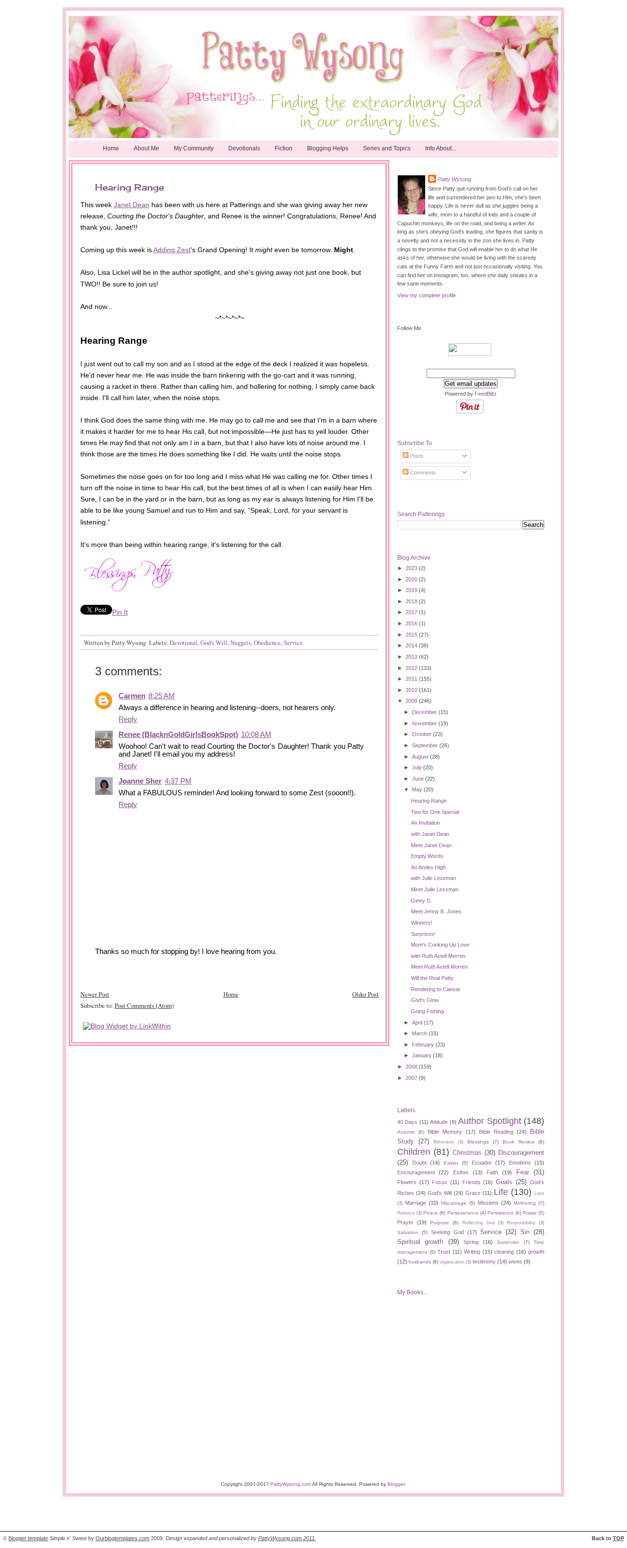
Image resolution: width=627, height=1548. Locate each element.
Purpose (439, 1222)
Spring (471, 1242)
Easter (451, 1163)
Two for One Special (435, 812)
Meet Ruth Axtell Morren (439, 967)
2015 (412, 635)
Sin (525, 1232)
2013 (412, 657)
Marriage (415, 1203)
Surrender (508, 1242)
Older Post (365, 994)
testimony (484, 1261)
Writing (472, 1252)
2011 (412, 679)
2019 (412, 590)
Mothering (524, 1203)
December (425, 712)
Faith (492, 1172)
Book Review (518, 1141)
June (418, 779)
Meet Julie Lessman (434, 889)
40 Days (407, 1122)
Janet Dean (131, 205)
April (418, 1022)
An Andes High (428, 867)
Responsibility (521, 1222)
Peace (430, 1212)
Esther (461, 1172)
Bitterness (444, 1142)
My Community (194, 148)
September (425, 745)
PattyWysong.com (290, 1484)
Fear (522, 1172)
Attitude (439, 1122)
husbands (420, 1261)
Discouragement (521, 1152)
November (425, 723)
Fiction (283, 148)
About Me (146, 148)
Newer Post (94, 994)
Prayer (405, 1222)
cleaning (504, 1252)
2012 (412, 668)
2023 (412, 568)
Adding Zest (172, 250)
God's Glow (425, 1000)
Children (413, 1152)
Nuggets (240, 642)
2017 (412, 612)
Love (539, 1193)
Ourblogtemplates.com (122, 1538)
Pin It (120, 612)
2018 (412, 601)
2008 (412, 1067)
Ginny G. (422, 901)
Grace (473, 1193)
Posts (416, 456)
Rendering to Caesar (435, 989)
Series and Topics (386, 148)
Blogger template (28, 1538)
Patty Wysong (454, 179)
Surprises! (423, 934)
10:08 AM (256, 734)
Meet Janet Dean (431, 845)
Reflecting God (478, 1222)
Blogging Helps (327, 148)
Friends (471, 1182)
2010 (412, 690)
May (418, 789)
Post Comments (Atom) (144, 1005)
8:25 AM (161, 696)
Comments (422, 473)
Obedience (267, 642)
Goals (504, 1182)
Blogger (396, 1484)
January (422, 1055)
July (417, 767)
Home (111, 148)
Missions (488, 1203)
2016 (412, 623)
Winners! (421, 923)
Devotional (183, 642)
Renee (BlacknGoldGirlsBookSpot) (178, 734)
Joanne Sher (140, 781)
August (421, 757)
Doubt (419, 1163)
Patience (406, 1213)
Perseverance (463, 1212)
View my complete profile (426, 295)
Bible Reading (496, 1132)
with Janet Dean (430, 834)
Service (293, 642)
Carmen (132, 696)
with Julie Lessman (433, 878)
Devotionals (244, 148)
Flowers (406, 1182)
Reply (128, 719)
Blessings (478, 1141)
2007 (412, 1078)
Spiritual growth (420, 1241)
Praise (530, 1212)
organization (452, 1262)
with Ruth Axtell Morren (438, 956)
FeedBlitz (486, 394)
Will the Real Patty (432, 978)
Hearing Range (429, 801)
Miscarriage (453, 1203)
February (423, 1045)
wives (515, 1261)
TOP (618, 1538)
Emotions (520, 1163)
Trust (443, 1252)
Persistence (500, 1212)
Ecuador (482, 1163)
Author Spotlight (489, 1121)
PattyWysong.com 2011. (287, 1538)
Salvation (407, 1232)
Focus (439, 1182)
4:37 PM (178, 781)
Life (501, 1192)
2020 (412, 579)
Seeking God (447, 1232)
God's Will (213, 642)
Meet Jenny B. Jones (436, 911)
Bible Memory (445, 1132)
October (422, 734)
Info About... (440, 148)
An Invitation (425, 823)
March (420, 1033)
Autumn (406, 1132)
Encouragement (416, 1172)
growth (536, 1252)
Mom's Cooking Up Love (440, 945)
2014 (412, 645)
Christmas (467, 1152)
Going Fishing (427, 1011)
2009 (412, 701)
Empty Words (427, 856)
